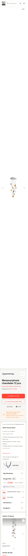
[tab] (5, 483)
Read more (6, 453)
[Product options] (23, 520)
